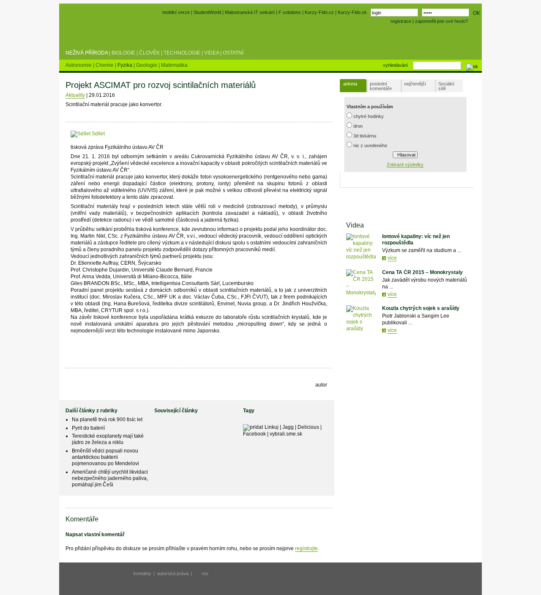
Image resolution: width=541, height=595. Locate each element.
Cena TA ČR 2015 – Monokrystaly (422, 272)
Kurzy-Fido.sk (352, 12)
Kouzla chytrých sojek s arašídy (420, 308)
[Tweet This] (118, 134)
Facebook (254, 434)
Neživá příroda (87, 53)
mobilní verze (176, 12)
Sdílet (97, 134)
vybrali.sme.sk (286, 434)
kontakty (142, 573)
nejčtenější (415, 83)
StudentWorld (207, 12)
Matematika (174, 65)
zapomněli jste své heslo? (441, 21)
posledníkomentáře (381, 86)
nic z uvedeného (370, 145)
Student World (88, 33)
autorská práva (173, 573)
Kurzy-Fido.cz (320, 12)
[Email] (157, 134)
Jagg (288, 427)
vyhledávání (395, 65)
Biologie (123, 53)
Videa (211, 53)
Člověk (149, 53)
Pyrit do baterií (88, 428)
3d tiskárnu (364, 135)
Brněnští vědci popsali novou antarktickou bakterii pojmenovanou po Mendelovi (105, 457)
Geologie (147, 65)
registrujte (306, 548)
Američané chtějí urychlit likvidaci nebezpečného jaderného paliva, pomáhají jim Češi (110, 478)
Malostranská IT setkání (250, 12)
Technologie (182, 53)
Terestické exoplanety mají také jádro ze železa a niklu (108, 439)
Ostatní (233, 53)
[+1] (137, 132)
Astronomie (79, 65)
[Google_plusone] (137, 134)
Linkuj (272, 427)
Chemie (105, 65)
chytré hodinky (368, 116)
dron (358, 126)
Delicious (308, 427)
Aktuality (75, 95)
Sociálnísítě (446, 86)
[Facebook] (110, 134)
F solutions (290, 12)
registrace (401, 21)
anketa (350, 83)
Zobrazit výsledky (405, 164)
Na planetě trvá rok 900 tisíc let (107, 419)
